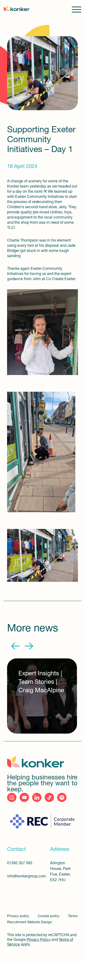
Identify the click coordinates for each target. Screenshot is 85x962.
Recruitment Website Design (29, 922)
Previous (15, 646)
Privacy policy (18, 916)
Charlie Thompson (22, 240)
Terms (73, 916)
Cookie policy (49, 916)
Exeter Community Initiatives (39, 197)
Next (29, 646)
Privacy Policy (39, 940)
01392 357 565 (19, 863)
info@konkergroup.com (23, 876)
